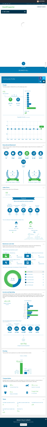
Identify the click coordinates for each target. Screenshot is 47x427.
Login (44, 3)
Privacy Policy (38, 3)
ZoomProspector (8, 7)
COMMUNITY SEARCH (41, 6)
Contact (34, 3)
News (31, 3)
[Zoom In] (45, 63)
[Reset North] (45, 66)
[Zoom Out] (45, 65)
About (28, 3)
